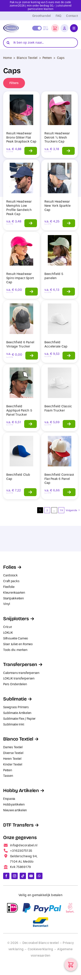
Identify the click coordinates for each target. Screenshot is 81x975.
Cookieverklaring (40, 949)
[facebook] (6, 876)
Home (7, 58)
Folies (9, 567)
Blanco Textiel (27, 58)
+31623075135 (21, 851)
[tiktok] (23, 876)
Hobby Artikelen (21, 790)
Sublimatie (15, 699)
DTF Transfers (18, 825)
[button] (55, 28)
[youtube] (31, 876)
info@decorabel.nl (23, 845)
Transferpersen (20, 664)
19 (61, 510)
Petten (47, 58)
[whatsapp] (39, 876)
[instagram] (14, 876)
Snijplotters (16, 618)
